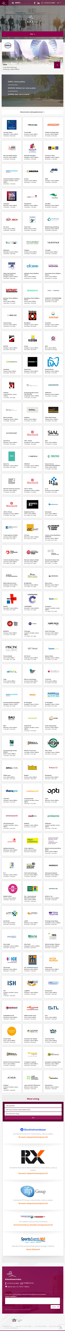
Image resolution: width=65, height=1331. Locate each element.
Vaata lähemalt (33, 1249)
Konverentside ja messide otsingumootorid (33, 1225)
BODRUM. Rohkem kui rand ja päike (22, 88)
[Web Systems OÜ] (61, 1328)
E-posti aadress (11, 1296)
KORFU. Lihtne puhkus (16, 82)
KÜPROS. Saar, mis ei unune (18, 94)
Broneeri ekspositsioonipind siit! (33, 1137)
